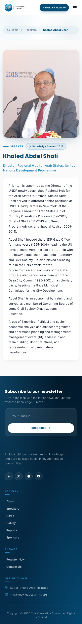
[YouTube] (39, 476)
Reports (11, 530)
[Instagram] (29, 476)
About (10, 501)
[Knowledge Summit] (16, 8)
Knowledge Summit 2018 (47, 146)
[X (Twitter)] (19, 476)
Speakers (31, 29)
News (10, 515)
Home (14, 29)
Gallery (11, 523)
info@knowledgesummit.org (28, 594)
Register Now (15, 559)
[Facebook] (9, 476)
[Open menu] (74, 7)
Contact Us (14, 566)
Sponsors (12, 537)
